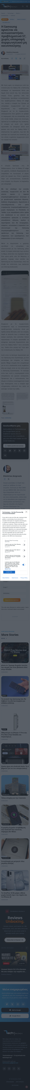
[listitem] (15, 541)
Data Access (15, 577)
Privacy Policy (24, 577)
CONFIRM (9, 572)
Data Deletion (5, 577)
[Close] (26, 512)
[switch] (24, 545)
